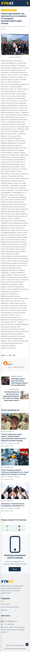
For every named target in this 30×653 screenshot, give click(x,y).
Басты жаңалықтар (9, 10)
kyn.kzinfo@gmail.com (10, 621)
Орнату (14, 569)
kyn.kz (10, 26)
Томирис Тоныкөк (14, 443)
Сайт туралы (5, 604)
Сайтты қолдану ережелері (10, 607)
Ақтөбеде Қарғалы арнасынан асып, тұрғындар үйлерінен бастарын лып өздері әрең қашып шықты (11, 396)
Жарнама (4, 610)
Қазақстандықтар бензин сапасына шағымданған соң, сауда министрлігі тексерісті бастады (14, 472)
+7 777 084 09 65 (8, 624)
